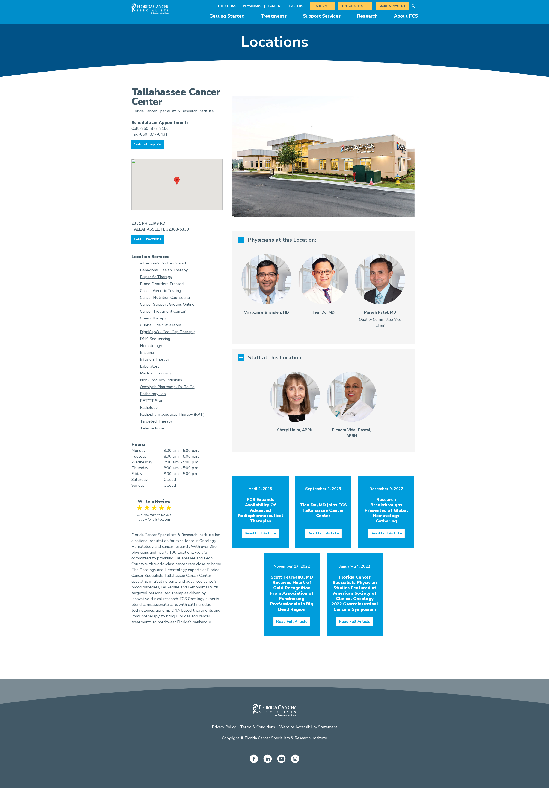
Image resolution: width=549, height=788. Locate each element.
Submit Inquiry (147, 144)
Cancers (275, 6)
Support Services (322, 16)
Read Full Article (260, 533)
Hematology (151, 345)
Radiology (149, 407)
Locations (227, 6)
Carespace (322, 6)
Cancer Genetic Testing (160, 290)
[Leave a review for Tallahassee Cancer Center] (154, 507)
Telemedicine (152, 428)
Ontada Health (355, 6)
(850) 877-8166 (154, 128)
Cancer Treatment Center (163, 311)
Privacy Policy (224, 727)
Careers (296, 6)
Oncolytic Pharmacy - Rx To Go (167, 386)
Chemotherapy (153, 318)
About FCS (406, 16)
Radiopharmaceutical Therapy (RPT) (172, 414)
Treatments (274, 16)
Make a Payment (392, 6)
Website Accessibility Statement (308, 727)
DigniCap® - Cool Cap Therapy (167, 331)
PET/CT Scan (151, 400)
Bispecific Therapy (156, 276)
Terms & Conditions (257, 727)
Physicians (252, 6)
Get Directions (147, 239)
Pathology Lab (153, 393)
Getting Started (226, 16)
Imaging (147, 352)
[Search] (413, 6)
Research (367, 16)
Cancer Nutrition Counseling (165, 297)
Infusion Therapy (155, 359)
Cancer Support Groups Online (167, 304)
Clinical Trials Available (160, 325)
